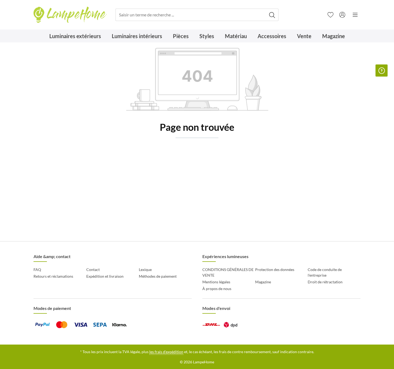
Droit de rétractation (325, 282)
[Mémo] (330, 14)
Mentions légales (216, 282)
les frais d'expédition (166, 351)
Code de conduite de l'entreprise (325, 272)
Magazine (263, 282)
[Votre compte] (342, 14)
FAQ (37, 269)
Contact (93, 269)
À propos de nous (216, 288)
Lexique (145, 269)
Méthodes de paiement (158, 276)
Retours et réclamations (53, 276)
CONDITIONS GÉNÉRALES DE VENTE (228, 272)
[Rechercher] (272, 15)
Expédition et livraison (105, 276)
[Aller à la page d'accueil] (70, 15)
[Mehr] (355, 14)
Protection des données (274, 269)
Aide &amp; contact (52, 256)
